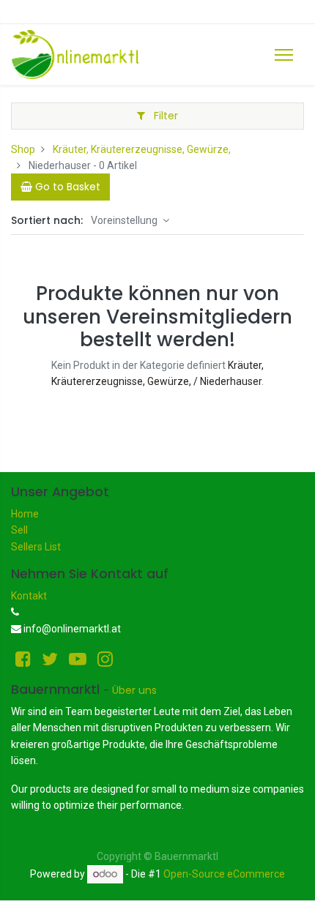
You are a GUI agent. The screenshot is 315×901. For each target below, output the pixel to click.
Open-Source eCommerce (224, 874)
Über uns (134, 690)
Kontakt (29, 596)
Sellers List (36, 547)
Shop (23, 149)
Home (25, 514)
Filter (164, 115)
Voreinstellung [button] (125, 220)
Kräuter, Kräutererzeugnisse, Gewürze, (142, 149)
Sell (19, 530)
